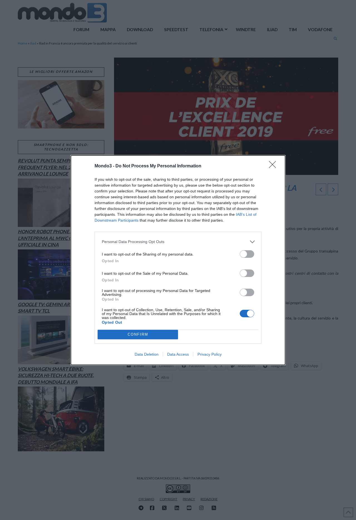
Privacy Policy (209, 354)
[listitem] (178, 242)
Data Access (178, 354)
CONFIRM (138, 334)
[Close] (274, 166)
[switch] (247, 254)
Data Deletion (147, 354)
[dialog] (178, 260)
